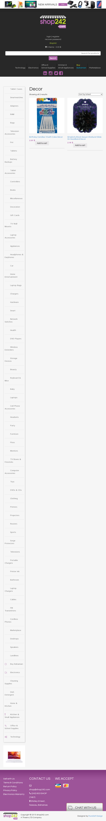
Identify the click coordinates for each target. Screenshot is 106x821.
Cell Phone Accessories (12, 407)
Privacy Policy (10, 790)
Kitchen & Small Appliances (12, 716)
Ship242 (53, 43)
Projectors (14, 515)
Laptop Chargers (10, 590)
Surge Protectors (10, 542)
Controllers (15, 181)
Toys (12, 481)
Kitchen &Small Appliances (66, 66)
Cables (13, 599)
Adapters (14, 106)
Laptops (13, 397)
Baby (12, 389)
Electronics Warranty (13, 794)
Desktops (14, 638)
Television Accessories (12, 132)
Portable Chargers (11, 561)
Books (13, 190)
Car (11, 265)
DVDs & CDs (16, 490)
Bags (12, 122)
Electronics (33, 68)
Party (12, 425)
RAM (12, 114)
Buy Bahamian (16, 664)
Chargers (14, 293)
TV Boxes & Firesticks (13, 460)
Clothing (14, 498)
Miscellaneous (16, 198)
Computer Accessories (12, 472)
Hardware (14, 302)
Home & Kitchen (11, 704)
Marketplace (95, 68)
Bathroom (14, 580)
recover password (53, 39)
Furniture (14, 434)
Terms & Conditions (13, 782)
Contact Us (39, 778)
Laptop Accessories (10, 236)
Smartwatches (16, 97)
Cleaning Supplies (11, 682)
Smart (12, 310)
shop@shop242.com (39, 789)
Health (13, 330)
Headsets (14, 417)
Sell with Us (9, 779)
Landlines (14, 655)
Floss (12, 442)
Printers (13, 507)
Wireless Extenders (11, 348)
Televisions (15, 552)
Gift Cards (14, 215)
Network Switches (11, 320)
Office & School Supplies (11, 727)
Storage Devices (11, 359)
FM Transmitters (10, 609)
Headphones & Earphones (14, 256)
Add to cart (42, 143)
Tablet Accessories (10, 172)
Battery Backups (11, 160)
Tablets (13, 150)
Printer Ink (14, 571)
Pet (11, 142)
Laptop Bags (16, 285)
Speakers (14, 647)
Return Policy (10, 786)
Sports (13, 532)
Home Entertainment (11, 275)
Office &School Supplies (48, 66)
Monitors (14, 451)
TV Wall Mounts (11, 225)
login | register (53, 37)
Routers (13, 523)
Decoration (15, 207)
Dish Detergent (9, 693)
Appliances (15, 246)
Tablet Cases (16, 89)
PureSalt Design (95, 816)
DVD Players (15, 338)
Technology (20, 68)
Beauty (13, 369)
